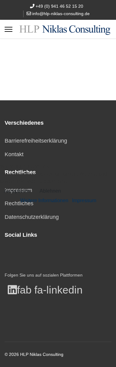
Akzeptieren (17, 191)
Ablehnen (50, 191)
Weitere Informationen (44, 200)
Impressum (84, 200)
